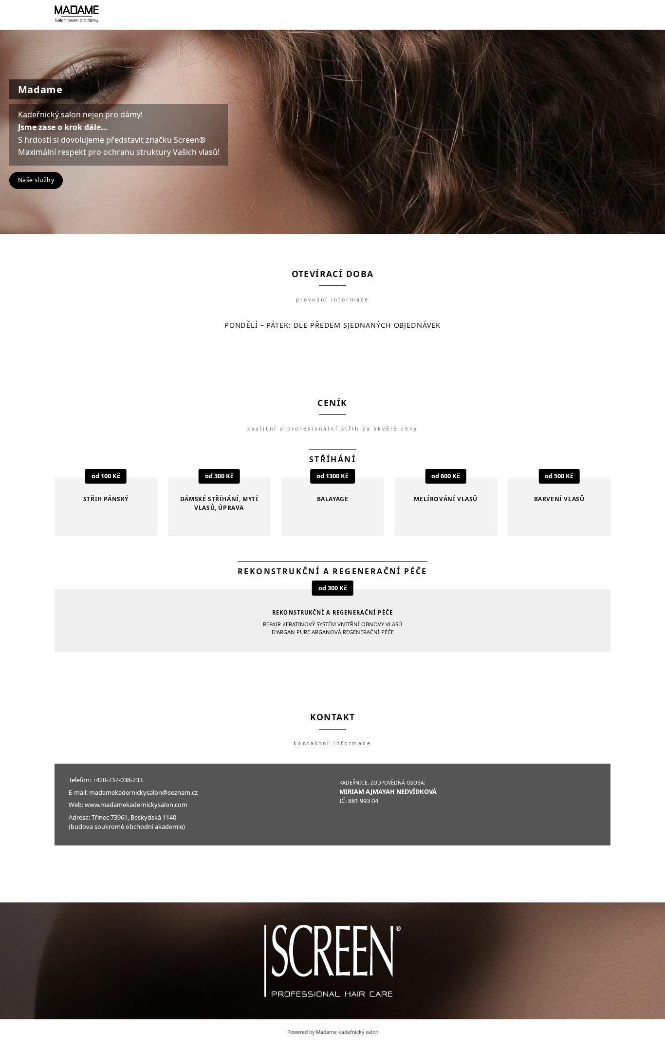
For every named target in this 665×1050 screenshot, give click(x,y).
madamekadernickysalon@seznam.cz (143, 792)
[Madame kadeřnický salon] (77, 14)
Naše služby (36, 180)
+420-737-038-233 (117, 779)
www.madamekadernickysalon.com (136, 804)
